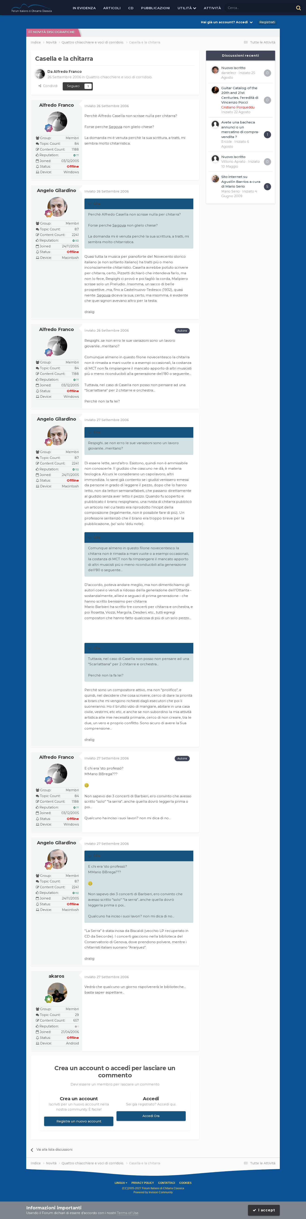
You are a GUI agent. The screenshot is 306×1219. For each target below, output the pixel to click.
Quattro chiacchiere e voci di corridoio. (119, 77)
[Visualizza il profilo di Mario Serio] (215, 179)
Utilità (185, 8)
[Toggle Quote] (90, 203)
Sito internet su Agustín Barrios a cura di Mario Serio (240, 181)
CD (131, 8)
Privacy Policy (142, 1182)
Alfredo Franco (56, 105)
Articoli (112, 8)
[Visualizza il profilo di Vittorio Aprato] (215, 159)
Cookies (185, 1182)
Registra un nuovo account (78, 1121)
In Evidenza (84, 8)
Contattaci (166, 1182)
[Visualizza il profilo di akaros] (57, 992)
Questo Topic (278, 7)
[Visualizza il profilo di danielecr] (215, 70)
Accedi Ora (150, 1116)
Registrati (267, 22)
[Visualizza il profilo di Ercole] (215, 124)
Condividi (49, 86)
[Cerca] (298, 7)
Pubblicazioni (155, 8)
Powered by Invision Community (153, 1192)
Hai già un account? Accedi (225, 22)
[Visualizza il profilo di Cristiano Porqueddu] (215, 90)
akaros (56, 976)
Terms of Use (127, 1213)
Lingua (120, 1182)
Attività (212, 8)
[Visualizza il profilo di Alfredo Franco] (40, 74)
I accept (265, 1210)
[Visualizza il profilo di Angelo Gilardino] (57, 207)
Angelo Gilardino (56, 190)
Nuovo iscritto (233, 68)
